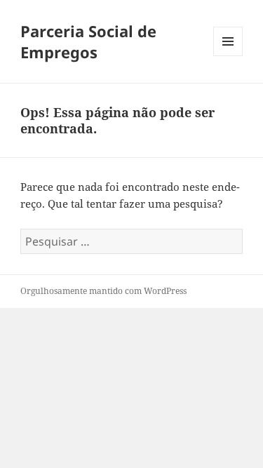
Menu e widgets (228, 55)
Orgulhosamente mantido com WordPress (103, 291)
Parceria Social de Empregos (88, 41)
